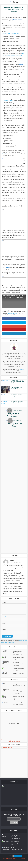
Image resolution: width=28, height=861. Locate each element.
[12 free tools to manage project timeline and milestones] (7, 673)
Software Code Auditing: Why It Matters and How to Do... (18, 698)
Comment (4, 602)
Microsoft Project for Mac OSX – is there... (18, 669)
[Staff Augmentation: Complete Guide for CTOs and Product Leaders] (7, 684)
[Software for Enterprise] (14, 1)
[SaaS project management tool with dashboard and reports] (7, 662)
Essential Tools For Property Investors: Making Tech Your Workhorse (17, 381)
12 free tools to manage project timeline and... (18, 674)
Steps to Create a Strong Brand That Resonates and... (18, 704)
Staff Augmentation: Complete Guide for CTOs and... (19, 685)
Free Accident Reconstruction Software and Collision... (18, 692)
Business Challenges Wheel (19, 858)
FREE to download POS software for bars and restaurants (16, 388)
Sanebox (22, 369)
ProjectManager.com (7, 153)
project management (18, 19)
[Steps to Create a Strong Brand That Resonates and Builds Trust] (7, 702)
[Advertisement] (14, 491)
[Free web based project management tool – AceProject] (7, 657)
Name (4, 616)
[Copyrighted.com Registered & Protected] (17, 855)
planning (21, 64)
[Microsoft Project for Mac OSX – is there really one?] (7, 668)
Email (3, 623)
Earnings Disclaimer (7, 858)
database (8, 267)
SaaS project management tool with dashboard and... (18, 664)
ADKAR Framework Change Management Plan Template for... (18, 653)
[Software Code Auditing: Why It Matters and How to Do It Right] (7, 696)
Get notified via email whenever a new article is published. (14, 815)
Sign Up (16, 194)
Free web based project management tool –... (18, 658)
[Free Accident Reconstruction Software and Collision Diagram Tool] (7, 690)
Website (4, 629)
